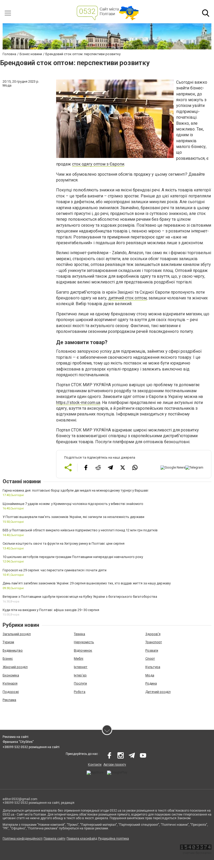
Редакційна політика (113, 838)
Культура (152, 667)
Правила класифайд (82, 838)
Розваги (151, 650)
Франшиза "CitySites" (18, 742)
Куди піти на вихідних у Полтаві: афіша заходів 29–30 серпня (51, 610)
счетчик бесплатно (197, 853)
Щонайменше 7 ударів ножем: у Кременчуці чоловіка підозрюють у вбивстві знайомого (73, 504)
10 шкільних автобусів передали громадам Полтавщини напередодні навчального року (73, 557)
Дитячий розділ (158, 692)
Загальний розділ (17, 634)
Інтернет (80, 667)
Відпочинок (83, 650)
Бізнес (8, 658)
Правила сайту (55, 838)
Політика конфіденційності (23, 838)
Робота (79, 692)
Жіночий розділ (15, 667)
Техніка (79, 634)
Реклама (9, 700)
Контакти (95, 764)
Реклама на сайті (15, 737)
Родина (151, 683)
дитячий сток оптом (127, 297)
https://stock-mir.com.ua (78, 402)
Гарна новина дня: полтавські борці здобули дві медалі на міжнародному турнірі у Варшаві (75, 490)
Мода (149, 675)
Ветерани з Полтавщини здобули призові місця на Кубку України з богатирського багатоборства (80, 597)
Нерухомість (84, 642)
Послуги (80, 683)
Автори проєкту (114, 764)
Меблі (78, 658)
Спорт (150, 658)
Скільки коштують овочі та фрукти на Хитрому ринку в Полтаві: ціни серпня (63, 543)
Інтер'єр (80, 675)
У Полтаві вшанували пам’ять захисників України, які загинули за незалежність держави (73, 517)
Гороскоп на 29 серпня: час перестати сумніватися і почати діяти (54, 570)
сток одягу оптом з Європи (98, 164)
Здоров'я (152, 634)
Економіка (11, 675)
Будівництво (13, 650)
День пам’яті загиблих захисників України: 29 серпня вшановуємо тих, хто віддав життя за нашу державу (87, 583)
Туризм (8, 642)
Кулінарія (10, 683)
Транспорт (153, 642)
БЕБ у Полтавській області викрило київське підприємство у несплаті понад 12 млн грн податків (80, 530)
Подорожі (11, 692)
